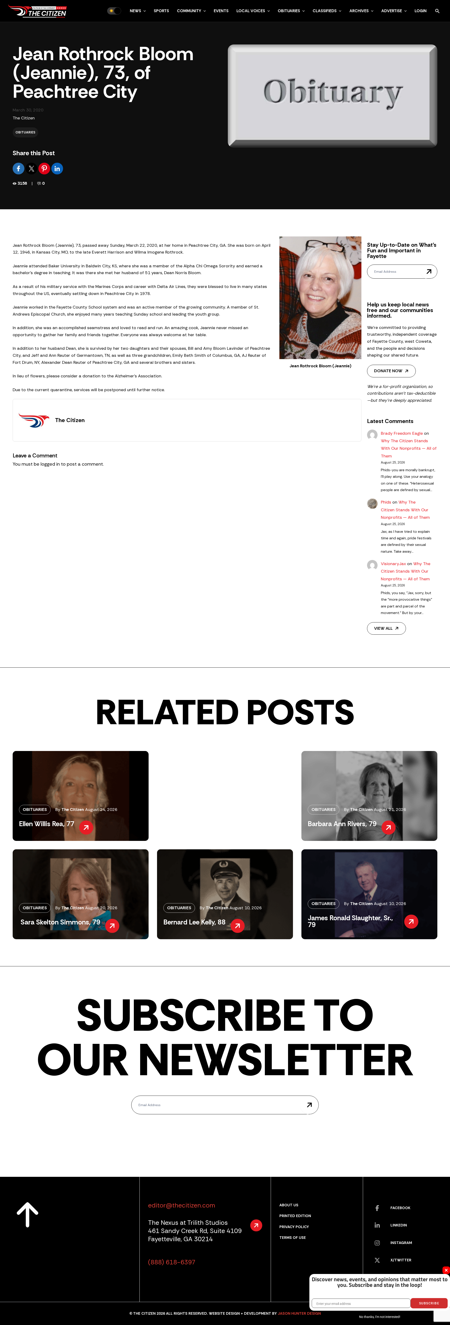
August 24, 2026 (101, 809)
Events (221, 10)
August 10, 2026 (245, 908)
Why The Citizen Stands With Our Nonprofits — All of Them (409, 448)
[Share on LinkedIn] (57, 168)
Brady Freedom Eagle (402, 433)
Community (189, 10)
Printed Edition (295, 1215)
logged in (50, 464)
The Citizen (24, 118)
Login (421, 10)
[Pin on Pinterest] (44, 168)
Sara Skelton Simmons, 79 (59, 922)
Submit (428, 272)
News (135, 10)
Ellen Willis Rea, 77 (46, 823)
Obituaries (289, 10)
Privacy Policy (294, 1226)
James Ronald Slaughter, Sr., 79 (350, 921)
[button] (143, 10)
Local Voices (250, 10)
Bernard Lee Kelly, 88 (194, 922)
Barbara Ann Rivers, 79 (342, 823)
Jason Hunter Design (299, 1313)
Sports (161, 10)
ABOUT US (288, 1205)
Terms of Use (292, 1237)
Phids (386, 502)
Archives (359, 10)
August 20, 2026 (101, 908)
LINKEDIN (398, 1225)
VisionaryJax (393, 564)
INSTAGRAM (401, 1242)
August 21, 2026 (390, 809)
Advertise (391, 10)
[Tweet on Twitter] (32, 168)
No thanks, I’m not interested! (379, 1317)
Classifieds (325, 10)
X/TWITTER (400, 1260)
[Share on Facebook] (19, 168)
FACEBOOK (400, 1207)
